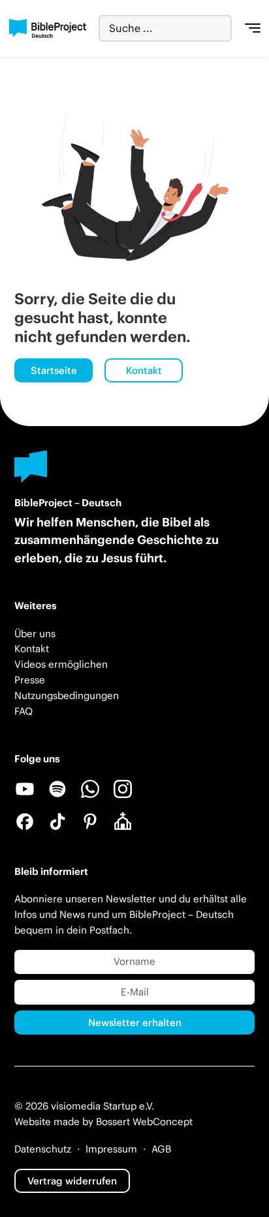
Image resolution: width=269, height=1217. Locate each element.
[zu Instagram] (122, 789)
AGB (161, 1149)
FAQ (23, 711)
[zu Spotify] (57, 789)
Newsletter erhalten (135, 1022)
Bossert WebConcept (144, 1121)
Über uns (34, 633)
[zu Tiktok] (57, 821)
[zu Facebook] (24, 821)
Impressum (111, 1149)
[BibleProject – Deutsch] (48, 28)
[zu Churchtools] (122, 821)
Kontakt (144, 370)
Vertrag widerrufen (72, 1181)
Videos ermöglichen (61, 664)
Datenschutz (42, 1149)
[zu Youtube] (24, 789)
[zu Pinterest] (90, 821)
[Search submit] (221, 28)
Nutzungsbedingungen (66, 695)
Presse (29, 680)
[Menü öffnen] (253, 28)
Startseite (54, 370)
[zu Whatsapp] (90, 789)
